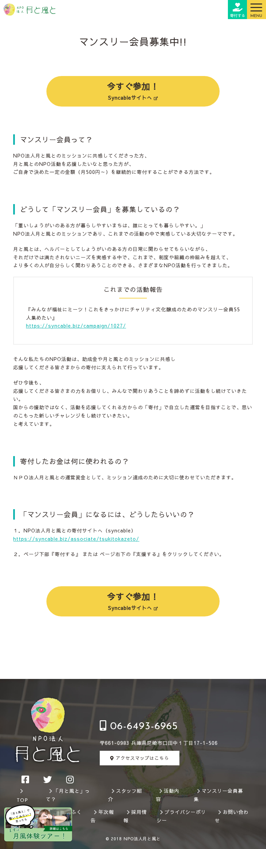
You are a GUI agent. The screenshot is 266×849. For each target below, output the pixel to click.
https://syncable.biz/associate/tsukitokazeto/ (76, 538)
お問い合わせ (232, 816)
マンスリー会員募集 (218, 794)
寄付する (237, 15)
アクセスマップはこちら (141, 758)
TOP (22, 800)
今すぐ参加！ (133, 90)
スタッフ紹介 (125, 794)
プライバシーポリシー (181, 816)
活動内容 (167, 794)
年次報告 (102, 816)
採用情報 (135, 816)
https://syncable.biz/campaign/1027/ (76, 325)
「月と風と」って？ (68, 794)
